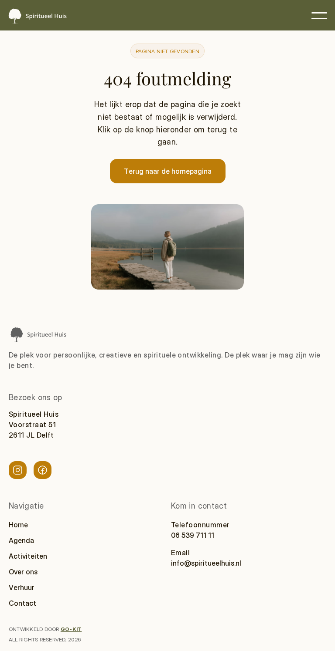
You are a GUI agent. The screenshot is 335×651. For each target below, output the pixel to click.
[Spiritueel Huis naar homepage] (38, 334)
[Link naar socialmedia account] (18, 470)
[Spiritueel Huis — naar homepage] (37, 16)
